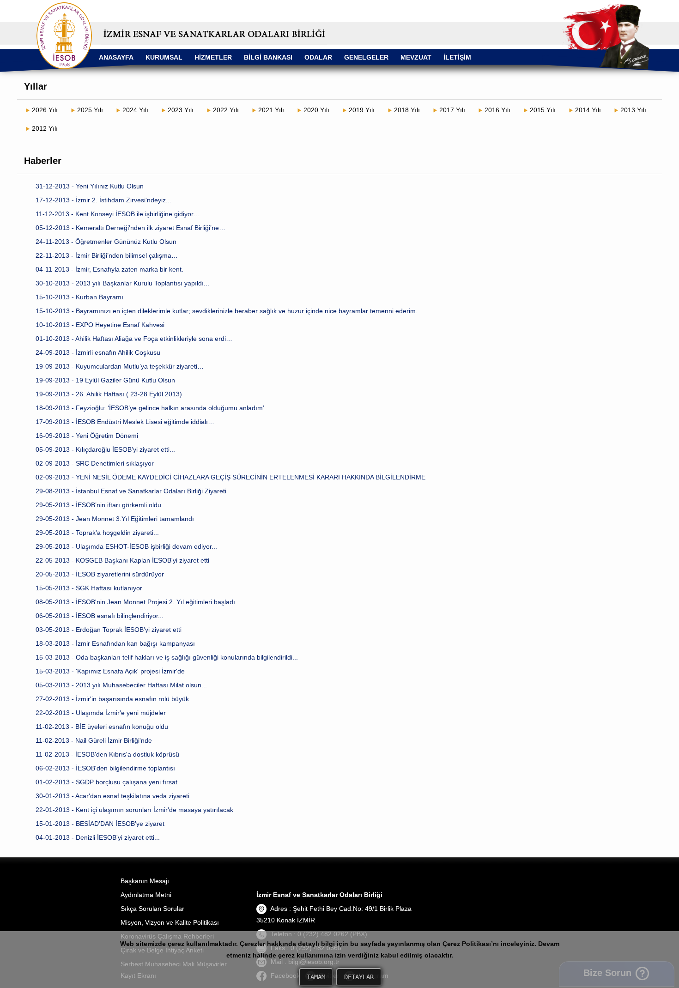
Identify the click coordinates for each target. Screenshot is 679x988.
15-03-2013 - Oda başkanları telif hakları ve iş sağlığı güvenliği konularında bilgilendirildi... (167, 657)
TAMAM (316, 977)
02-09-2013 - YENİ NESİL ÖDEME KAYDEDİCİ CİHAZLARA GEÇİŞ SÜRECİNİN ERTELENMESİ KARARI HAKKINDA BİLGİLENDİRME (230, 477)
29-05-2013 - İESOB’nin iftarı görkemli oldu (98, 505)
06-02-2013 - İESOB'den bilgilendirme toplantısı (105, 768)
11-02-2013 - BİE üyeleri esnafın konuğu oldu (102, 726)
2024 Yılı (135, 110)
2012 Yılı (45, 128)
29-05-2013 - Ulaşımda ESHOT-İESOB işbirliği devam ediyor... (126, 546)
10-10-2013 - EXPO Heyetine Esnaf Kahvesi (100, 324)
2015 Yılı (543, 110)
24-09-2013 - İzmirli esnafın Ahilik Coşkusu (98, 352)
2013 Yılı (633, 110)
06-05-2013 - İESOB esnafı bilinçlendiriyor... (100, 615)
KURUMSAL (164, 57)
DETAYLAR (359, 977)
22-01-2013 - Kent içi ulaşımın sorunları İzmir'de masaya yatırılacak (134, 809)
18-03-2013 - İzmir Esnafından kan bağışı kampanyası (115, 643)
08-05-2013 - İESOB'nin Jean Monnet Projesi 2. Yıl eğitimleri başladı (135, 602)
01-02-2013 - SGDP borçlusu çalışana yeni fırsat (106, 782)
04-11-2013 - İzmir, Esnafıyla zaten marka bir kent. (109, 269)
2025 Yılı (90, 110)
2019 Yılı (362, 110)
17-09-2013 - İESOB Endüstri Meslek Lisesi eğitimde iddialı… (125, 421)
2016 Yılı (497, 110)
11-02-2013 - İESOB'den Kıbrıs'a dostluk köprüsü (107, 754)
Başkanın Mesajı (145, 881)
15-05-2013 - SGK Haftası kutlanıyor (89, 588)
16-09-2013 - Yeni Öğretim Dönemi (87, 435)
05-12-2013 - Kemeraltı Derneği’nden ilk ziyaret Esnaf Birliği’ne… (130, 227)
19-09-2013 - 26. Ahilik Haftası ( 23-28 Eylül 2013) (109, 394)
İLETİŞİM (457, 57)
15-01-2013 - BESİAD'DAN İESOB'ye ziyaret (100, 823)
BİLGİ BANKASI (268, 57)
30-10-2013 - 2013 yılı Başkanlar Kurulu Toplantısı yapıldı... (122, 283)
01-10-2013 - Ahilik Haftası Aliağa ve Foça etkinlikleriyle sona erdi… (134, 338)
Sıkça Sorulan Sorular (152, 908)
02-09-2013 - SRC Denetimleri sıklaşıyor (95, 463)
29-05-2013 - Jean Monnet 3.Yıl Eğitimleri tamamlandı (115, 518)
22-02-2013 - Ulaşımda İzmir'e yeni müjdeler (101, 712)
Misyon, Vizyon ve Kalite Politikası (170, 922)
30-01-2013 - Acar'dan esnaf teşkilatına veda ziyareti (112, 796)
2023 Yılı (181, 110)
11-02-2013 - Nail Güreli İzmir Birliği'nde (94, 740)
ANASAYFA (116, 57)
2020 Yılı (316, 110)
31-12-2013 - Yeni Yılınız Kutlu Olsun (90, 186)
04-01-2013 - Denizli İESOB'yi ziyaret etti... (98, 837)
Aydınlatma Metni (146, 894)
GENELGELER (366, 57)
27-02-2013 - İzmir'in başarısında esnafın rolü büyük (112, 699)
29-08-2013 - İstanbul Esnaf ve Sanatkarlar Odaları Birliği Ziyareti (131, 491)
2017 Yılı (452, 110)
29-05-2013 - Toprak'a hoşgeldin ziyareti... (97, 532)
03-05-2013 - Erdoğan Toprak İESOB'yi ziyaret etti (109, 629)
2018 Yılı (407, 110)
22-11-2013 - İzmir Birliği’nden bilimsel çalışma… (107, 255)
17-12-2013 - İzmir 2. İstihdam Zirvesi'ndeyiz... (103, 200)
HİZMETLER (213, 57)
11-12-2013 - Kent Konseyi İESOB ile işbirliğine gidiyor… (118, 214)
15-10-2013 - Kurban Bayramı (79, 297)
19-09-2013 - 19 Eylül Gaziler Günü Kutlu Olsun (105, 380)
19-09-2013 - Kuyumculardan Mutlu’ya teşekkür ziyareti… (120, 366)
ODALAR (318, 57)
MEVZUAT (415, 57)
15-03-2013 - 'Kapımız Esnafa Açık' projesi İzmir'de (110, 671)
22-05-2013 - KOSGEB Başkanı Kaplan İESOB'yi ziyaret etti (122, 560)
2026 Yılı (45, 110)
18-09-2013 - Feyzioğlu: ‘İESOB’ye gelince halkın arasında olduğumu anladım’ (150, 408)
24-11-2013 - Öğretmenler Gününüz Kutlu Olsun (106, 241)
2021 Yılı (271, 110)
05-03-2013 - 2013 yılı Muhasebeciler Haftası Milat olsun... (121, 685)
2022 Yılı (226, 110)
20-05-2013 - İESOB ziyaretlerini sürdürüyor (100, 574)
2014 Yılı (588, 110)
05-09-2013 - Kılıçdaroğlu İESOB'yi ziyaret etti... (105, 449)
